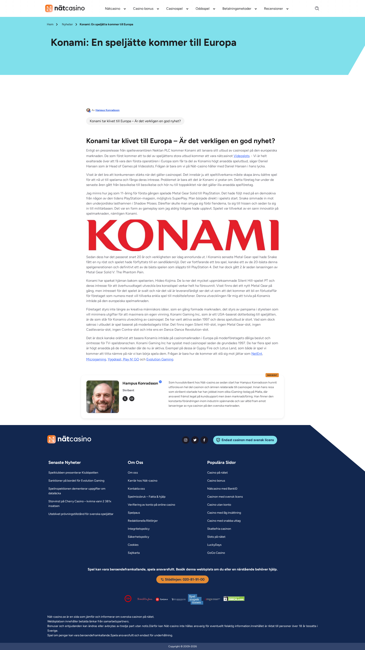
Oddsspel (203, 9)
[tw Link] (125, 398)
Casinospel (174, 9)
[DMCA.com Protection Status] (234, 599)
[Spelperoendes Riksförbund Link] (178, 599)
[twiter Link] (195, 440)
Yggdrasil (114, 359)
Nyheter (67, 24)
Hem (50, 24)
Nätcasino (112, 9)
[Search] (314, 8)
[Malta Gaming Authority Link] (212, 599)
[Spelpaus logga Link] (161, 599)
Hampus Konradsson (107, 110)
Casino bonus (143, 9)
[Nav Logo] (65, 8)
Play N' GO (130, 359)
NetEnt (256, 354)
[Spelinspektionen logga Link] (195, 599)
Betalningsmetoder (236, 9)
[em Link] (131, 398)
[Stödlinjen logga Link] (145, 599)
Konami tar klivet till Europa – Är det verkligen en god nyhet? (135, 121)
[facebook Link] (204, 440)
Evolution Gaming (159, 359)
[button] (224, 394)
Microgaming (96, 359)
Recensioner (273, 9)
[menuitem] (116, 8)
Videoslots (241, 156)
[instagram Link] (185, 440)
